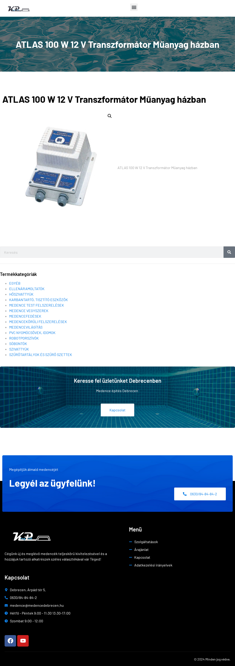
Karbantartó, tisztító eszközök (38, 299)
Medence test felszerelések (36, 305)
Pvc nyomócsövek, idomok (32, 332)
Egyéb (14, 283)
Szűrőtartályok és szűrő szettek (40, 354)
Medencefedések (25, 316)
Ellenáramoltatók (27, 288)
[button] (134, 7)
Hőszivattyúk (21, 294)
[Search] (229, 252)
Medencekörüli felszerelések (38, 321)
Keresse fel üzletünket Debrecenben (117, 380)
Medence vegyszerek (28, 310)
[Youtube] (23, 641)
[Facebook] (10, 641)
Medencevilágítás (25, 327)
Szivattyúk (19, 349)
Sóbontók (18, 343)
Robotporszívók (24, 338)
